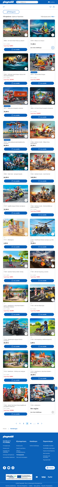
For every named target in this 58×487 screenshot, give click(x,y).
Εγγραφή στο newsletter (6, 451)
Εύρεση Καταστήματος (49, 451)
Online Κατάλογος (34, 445)
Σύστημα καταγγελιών (8, 454)
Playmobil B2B (46, 460)
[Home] (8, 2)
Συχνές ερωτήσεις (20, 448)
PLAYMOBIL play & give (49, 448)
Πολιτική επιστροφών (21, 457)
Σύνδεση (52, 2)
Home (5, 428)
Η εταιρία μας (6, 445)
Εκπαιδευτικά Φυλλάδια (46, 456)
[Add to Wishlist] (25, 34)
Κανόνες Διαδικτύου (11, 485)
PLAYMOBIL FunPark (48, 445)
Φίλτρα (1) (12, 12)
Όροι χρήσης (37, 485)
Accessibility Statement (9, 457)
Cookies (31, 485)
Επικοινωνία (6, 448)
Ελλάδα (51, 468)
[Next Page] (41, 423)
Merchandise (46, 453)
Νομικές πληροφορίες (46, 485)
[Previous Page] (16, 423)
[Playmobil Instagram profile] (12, 467)
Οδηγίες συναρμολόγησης (20, 451)
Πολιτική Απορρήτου (22, 485)
